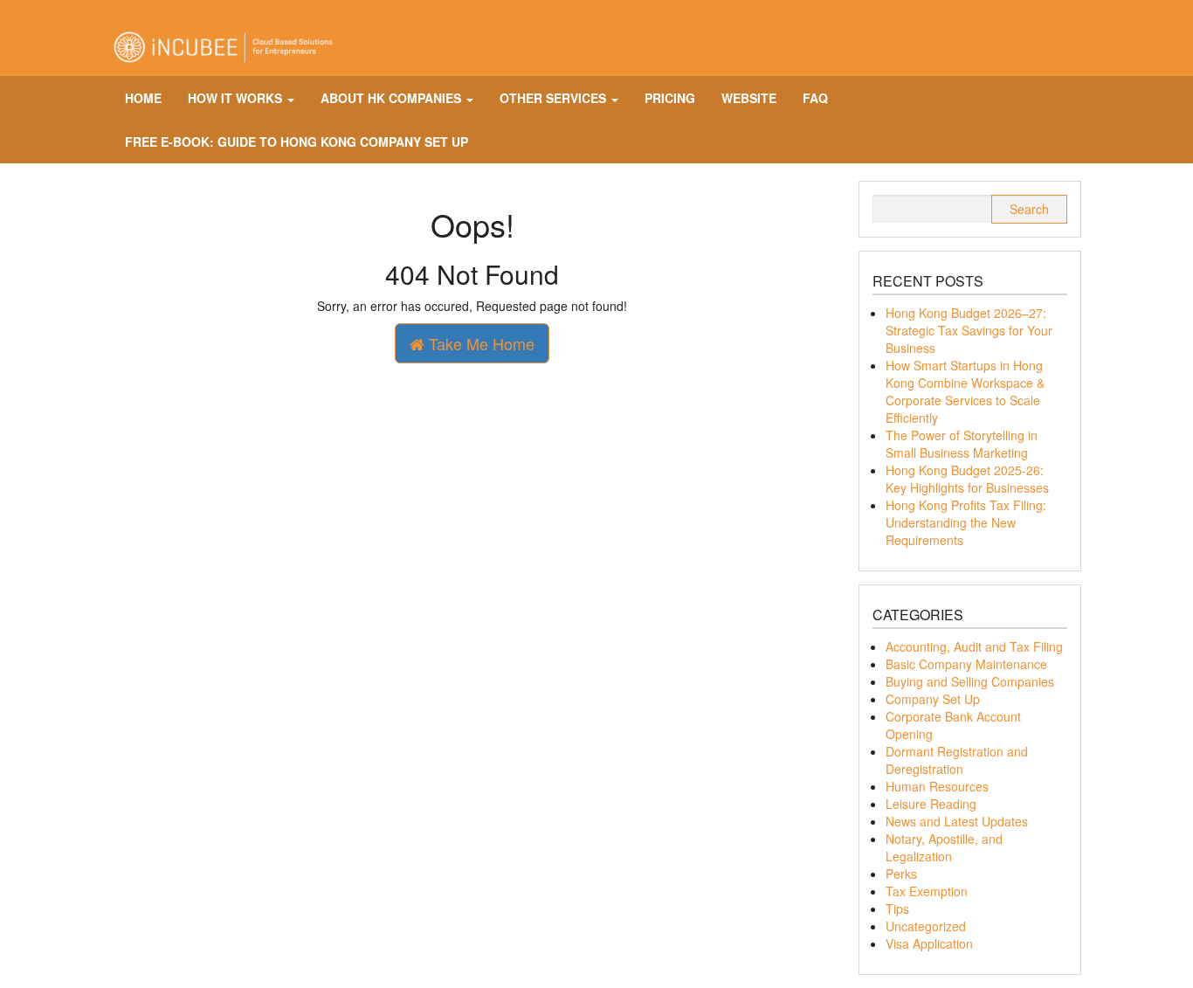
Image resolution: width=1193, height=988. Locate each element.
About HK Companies (393, 98)
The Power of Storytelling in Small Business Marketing (962, 443)
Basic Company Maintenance (966, 664)
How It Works (237, 98)
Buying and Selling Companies (970, 681)
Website (748, 98)
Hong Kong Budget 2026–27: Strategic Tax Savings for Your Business (969, 330)
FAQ (815, 98)
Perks (901, 873)
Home (143, 98)
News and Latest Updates (957, 821)
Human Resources (937, 786)
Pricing (670, 98)
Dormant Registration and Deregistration (957, 760)
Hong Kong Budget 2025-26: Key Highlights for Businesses (967, 478)
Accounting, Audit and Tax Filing (974, 646)
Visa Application (929, 943)
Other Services (555, 98)
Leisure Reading (931, 803)
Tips (897, 908)
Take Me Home (479, 343)
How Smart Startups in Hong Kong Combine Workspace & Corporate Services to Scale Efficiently (965, 391)
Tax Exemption (927, 891)
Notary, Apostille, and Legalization (944, 847)
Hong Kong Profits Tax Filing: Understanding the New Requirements (966, 522)
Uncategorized (926, 926)
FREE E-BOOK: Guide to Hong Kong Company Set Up (296, 141)
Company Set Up (933, 699)
